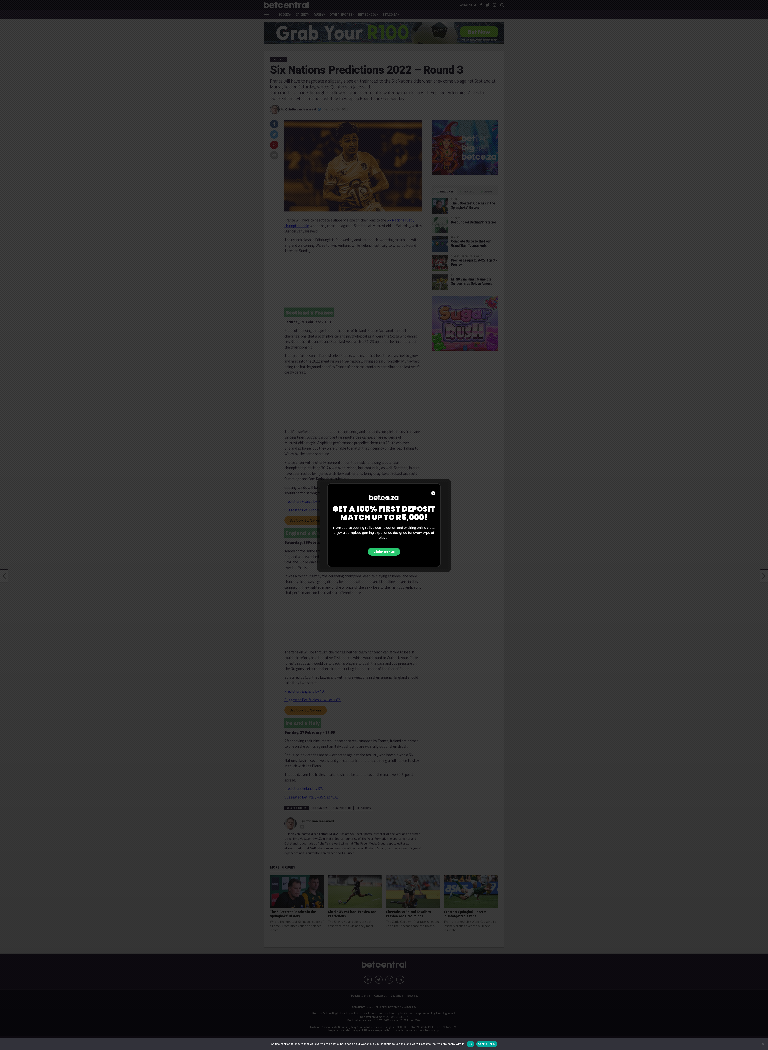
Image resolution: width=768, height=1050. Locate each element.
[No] (763, 1044)
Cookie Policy (486, 1043)
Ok (470, 1043)
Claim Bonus (384, 552)
